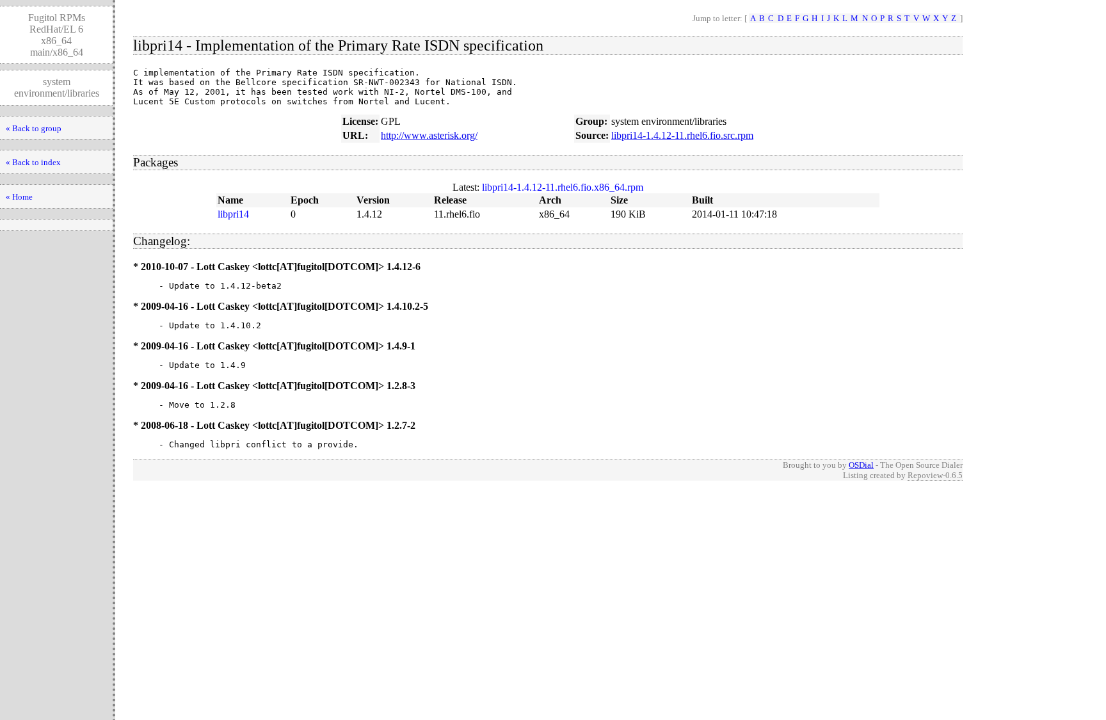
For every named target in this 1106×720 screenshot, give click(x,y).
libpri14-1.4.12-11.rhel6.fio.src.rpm (682, 135)
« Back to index (33, 162)
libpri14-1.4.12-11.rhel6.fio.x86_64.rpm (562, 187)
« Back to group (33, 128)
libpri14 (233, 214)
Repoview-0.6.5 (935, 475)
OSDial (861, 465)
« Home (19, 197)
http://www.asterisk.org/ (429, 135)
